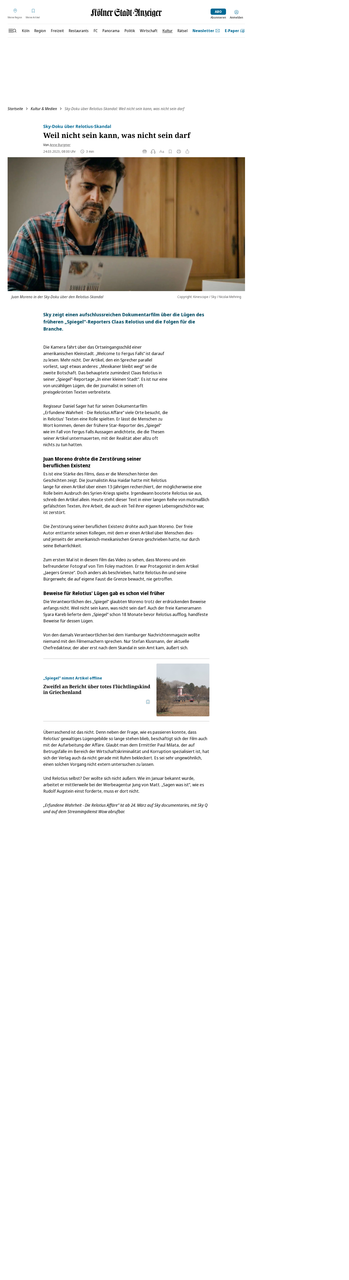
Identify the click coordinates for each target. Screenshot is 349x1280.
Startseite (15, 108)
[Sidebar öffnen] (12, 30)
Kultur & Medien (44, 108)
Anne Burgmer (60, 144)
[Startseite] (126, 13)
